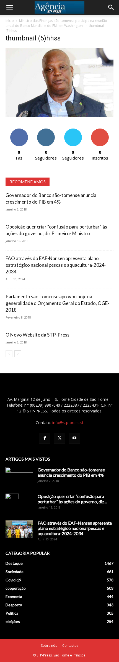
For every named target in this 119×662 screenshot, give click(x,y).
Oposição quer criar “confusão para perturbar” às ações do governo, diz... (72, 499)
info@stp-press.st (68, 422)
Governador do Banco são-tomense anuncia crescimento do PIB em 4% (71, 472)
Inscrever (99, 131)
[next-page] (17, 353)
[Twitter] (59, 438)
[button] (9, 7)
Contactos (70, 645)
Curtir (19, 131)
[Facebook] (44, 438)
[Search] (111, 7)
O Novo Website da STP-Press (37, 335)
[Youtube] (74, 438)
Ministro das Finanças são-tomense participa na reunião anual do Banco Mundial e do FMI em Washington (56, 23)
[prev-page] (9, 353)
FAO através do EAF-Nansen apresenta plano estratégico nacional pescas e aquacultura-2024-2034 (56, 264)
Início (10, 20)
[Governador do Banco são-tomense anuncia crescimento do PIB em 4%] (19, 476)
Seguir (46, 131)
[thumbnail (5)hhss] (59, 115)
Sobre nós (49, 645)
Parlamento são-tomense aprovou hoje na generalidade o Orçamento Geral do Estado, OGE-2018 (57, 303)
